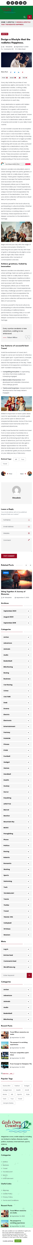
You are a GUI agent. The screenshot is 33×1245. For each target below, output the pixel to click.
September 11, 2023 (22, 47)
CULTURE (7, 697)
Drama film (6, 1086)
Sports (6, 875)
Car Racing (8, 685)
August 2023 (8, 617)
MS (12, 1094)
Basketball (8, 661)
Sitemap (6, 1190)
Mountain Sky (9, 822)
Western (7, 935)
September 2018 (10, 623)
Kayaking (7, 798)
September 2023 (10, 611)
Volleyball (7, 923)
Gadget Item (7, 1090)
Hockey (6, 786)
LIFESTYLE (10, 22)
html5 (27, 1090)
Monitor (7, 816)
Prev (10, 474)
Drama (6, 709)
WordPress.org (9, 967)
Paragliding (8, 834)
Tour (22, 459)
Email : (12, 78)
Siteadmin (16, 498)
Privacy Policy (8, 1197)
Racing (6, 851)
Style (28, 1094)
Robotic (7, 857)
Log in (6, 949)
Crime (6, 691)
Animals (7, 649)
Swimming (8, 881)
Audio (6, 655)
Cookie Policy (7, 1194)
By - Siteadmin (7, 47)
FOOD (6, 750)
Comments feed (10, 961)
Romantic (7, 863)
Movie (5, 1094)
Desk (5, 703)
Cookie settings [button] (8, 1241)
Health (6, 780)
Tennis (6, 899)
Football (7, 756)
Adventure (8, 643)
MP (16, 459)
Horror (6, 792)
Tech (5, 887)
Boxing (6, 673)
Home (3, 22)
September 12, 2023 (18, 1037)
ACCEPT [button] (18, 1241)
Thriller (6, 905)
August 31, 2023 (21, 597)
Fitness (6, 744)
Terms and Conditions (11, 1200)
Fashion (17, 1086)
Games (6, 768)
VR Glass (7, 929)
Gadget (7, 762)
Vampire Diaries (8, 1103)
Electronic (7, 720)
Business (7, 679)
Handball (7, 774)
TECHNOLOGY (9, 893)
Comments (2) (8, 49)
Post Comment (9, 556)
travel (5, 464)
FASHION (7, 738)
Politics (6, 845)
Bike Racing (8, 667)
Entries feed (8, 955)
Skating (7, 869)
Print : (4, 78)
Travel (6, 572)
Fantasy (7, 732)
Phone (6, 840)
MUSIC (6, 828)
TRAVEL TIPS (8, 917)
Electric (6, 714)
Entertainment (9, 726)
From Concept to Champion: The (21, 1064)
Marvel (6, 810)
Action (6, 637)
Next (22, 474)
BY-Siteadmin (7, 597)
